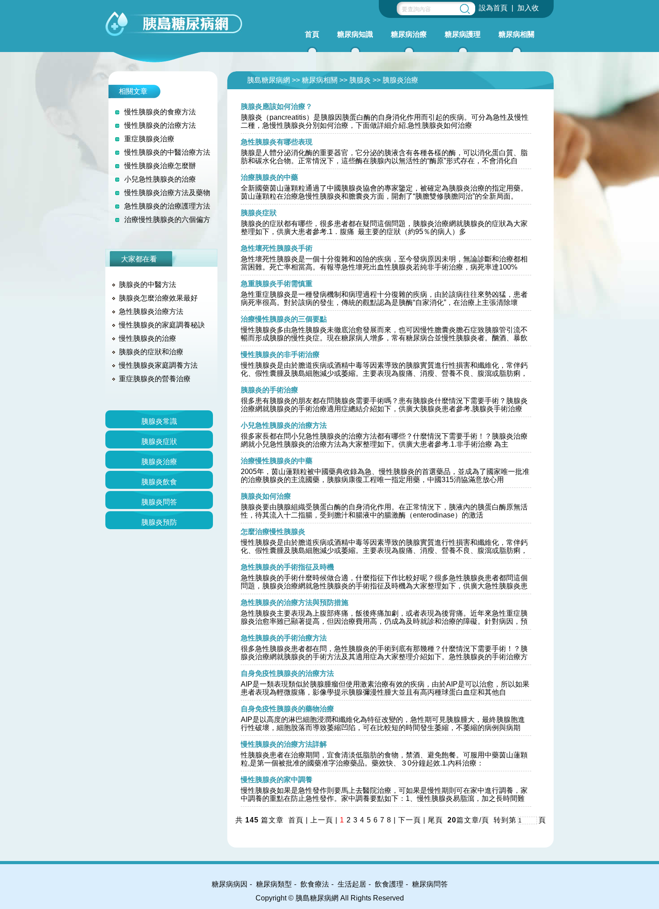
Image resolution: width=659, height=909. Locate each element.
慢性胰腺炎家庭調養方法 (158, 365)
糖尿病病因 (229, 884)
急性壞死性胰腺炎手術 (276, 248)
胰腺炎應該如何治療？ (276, 106)
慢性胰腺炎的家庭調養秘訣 (162, 325)
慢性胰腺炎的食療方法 (160, 112)
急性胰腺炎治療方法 (151, 311)
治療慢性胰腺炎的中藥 (276, 461)
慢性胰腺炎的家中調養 (276, 779)
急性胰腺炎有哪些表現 (276, 142)
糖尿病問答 (430, 884)
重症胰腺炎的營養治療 (155, 379)
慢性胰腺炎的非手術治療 (280, 354)
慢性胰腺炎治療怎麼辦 (160, 166)
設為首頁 (493, 8)
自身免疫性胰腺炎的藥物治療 (287, 709)
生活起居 (352, 884)
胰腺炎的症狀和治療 (151, 352)
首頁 (312, 34)
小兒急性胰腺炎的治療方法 (284, 425)
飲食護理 (389, 884)
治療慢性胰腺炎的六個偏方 (167, 219)
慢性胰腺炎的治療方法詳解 (284, 744)
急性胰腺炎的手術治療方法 (284, 638)
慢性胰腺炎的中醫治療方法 (167, 152)
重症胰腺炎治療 (149, 139)
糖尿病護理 (463, 34)
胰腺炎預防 (159, 522)
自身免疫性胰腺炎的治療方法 (287, 673)
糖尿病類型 (274, 884)
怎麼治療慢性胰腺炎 (273, 531)
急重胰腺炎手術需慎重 (276, 283)
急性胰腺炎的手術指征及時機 (287, 567)
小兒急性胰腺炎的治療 (160, 179)
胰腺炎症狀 (259, 213)
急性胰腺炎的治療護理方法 (167, 206)
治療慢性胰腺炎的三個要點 (284, 319)
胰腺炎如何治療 (266, 496)
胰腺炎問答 (159, 502)
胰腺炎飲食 (159, 482)
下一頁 (409, 820)
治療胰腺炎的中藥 (269, 177)
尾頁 (436, 820)
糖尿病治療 (409, 34)
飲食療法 (314, 884)
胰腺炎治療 (400, 80)
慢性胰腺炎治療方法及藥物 (167, 192)
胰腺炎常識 (159, 421)
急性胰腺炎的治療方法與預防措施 (294, 602)
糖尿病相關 (516, 34)
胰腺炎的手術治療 (269, 390)
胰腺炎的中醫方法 (147, 284)
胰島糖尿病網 (268, 80)
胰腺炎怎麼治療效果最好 (158, 298)
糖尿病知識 (355, 34)
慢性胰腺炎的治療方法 (160, 125)
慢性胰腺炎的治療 (147, 338)
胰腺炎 (360, 80)
